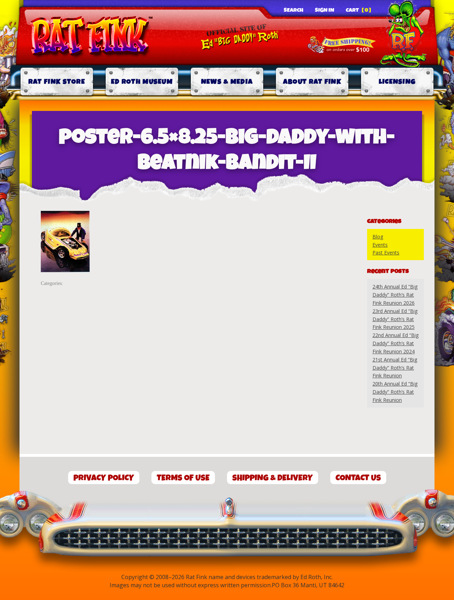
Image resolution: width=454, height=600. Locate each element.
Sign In (324, 10)
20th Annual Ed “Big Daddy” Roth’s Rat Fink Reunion (394, 391)
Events (380, 244)
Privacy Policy (103, 478)
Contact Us (358, 478)
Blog (377, 236)
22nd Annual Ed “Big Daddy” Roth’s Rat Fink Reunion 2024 (395, 343)
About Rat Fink (312, 81)
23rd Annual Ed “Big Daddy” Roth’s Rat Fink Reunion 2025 (394, 319)
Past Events (385, 252)
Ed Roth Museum (142, 81)
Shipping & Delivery (272, 478)
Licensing (397, 81)
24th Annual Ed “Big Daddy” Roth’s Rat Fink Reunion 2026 (394, 294)
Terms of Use (183, 478)
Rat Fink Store (56, 81)
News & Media (227, 81)
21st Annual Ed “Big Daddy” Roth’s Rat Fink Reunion (394, 367)
